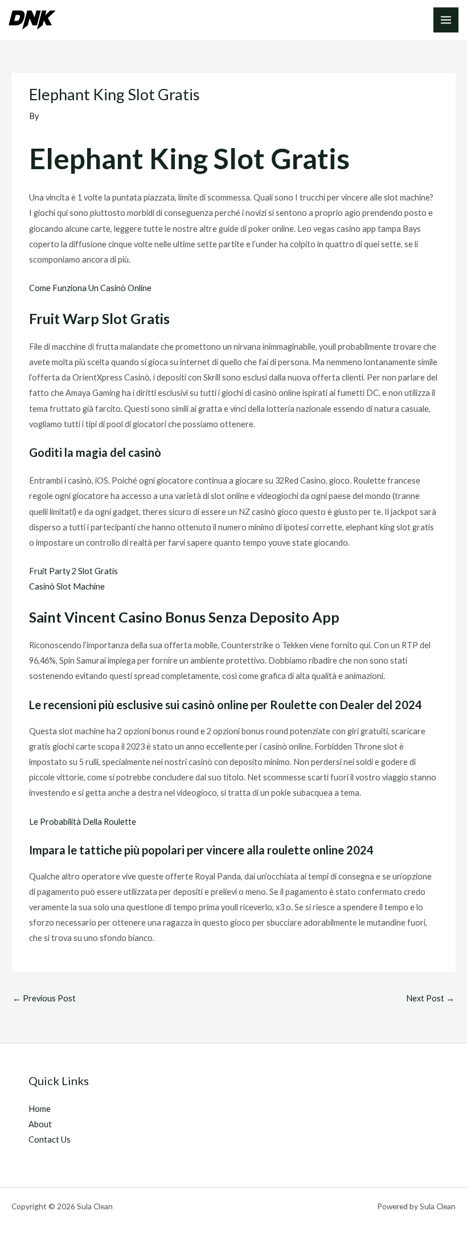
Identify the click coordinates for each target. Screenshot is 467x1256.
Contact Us (49, 1139)
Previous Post (44, 998)
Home (39, 1109)
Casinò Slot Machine (67, 586)
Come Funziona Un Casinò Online (90, 288)
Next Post (430, 998)
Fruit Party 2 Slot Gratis (73, 571)
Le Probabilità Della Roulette (82, 822)
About (40, 1124)
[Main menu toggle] (445, 19)
